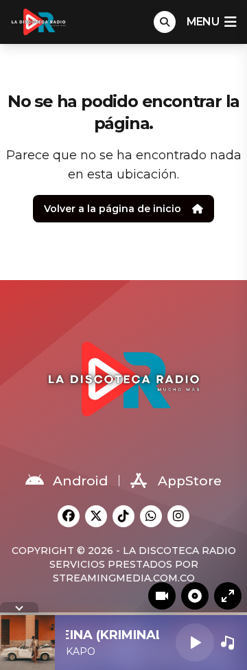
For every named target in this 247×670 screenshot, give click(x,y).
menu (203, 21)
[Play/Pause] (195, 642)
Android (80, 481)
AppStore (190, 481)
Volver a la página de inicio (112, 209)
